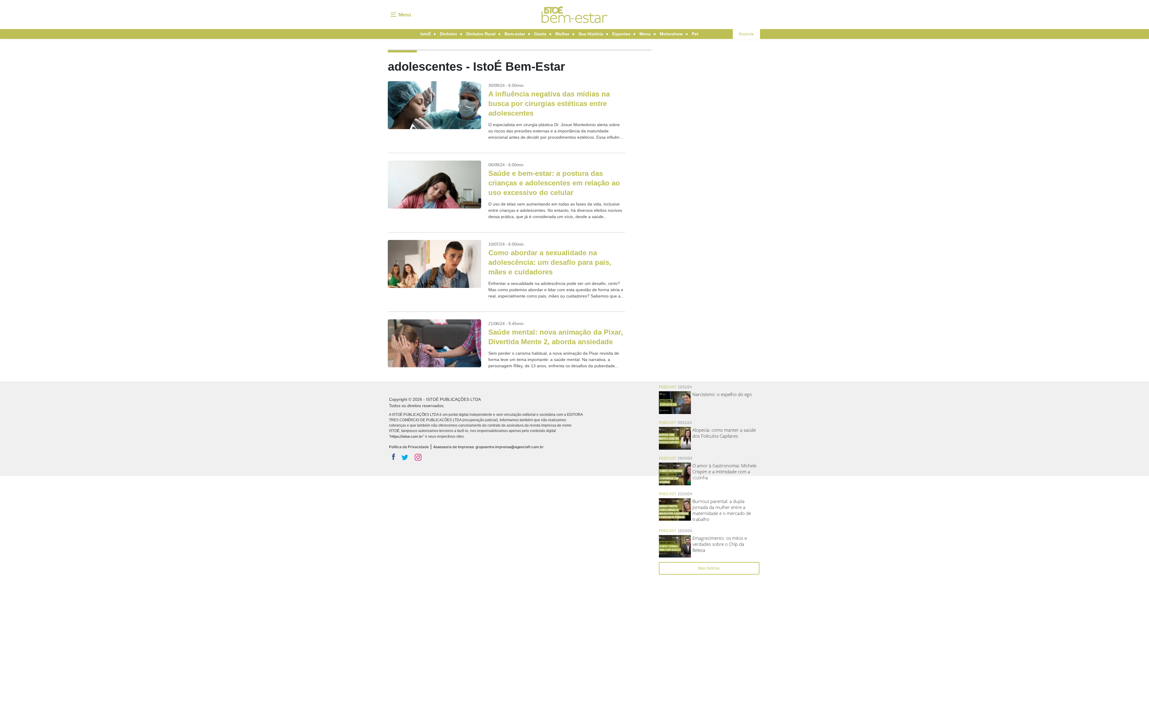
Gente (540, 33)
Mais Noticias (709, 568)
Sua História (590, 33)
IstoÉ (425, 33)
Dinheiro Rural (481, 33)
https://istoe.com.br (406, 436)
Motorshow (671, 33)
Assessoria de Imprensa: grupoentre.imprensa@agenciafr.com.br (488, 447)
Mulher (562, 33)
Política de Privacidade (409, 447)
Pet (695, 33)
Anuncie (746, 33)
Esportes (621, 33)
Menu (645, 33)
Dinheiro (448, 33)
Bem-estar (514, 33)
